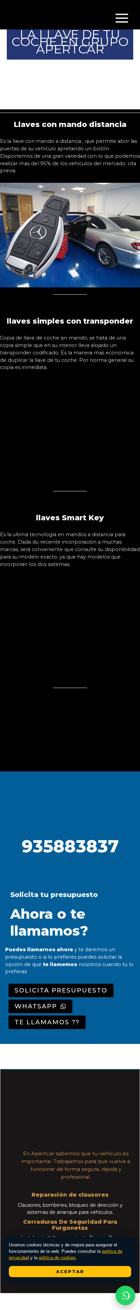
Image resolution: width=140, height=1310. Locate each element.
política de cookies (57, 1257)
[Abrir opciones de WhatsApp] (125, 1295)
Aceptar (70, 1271)
